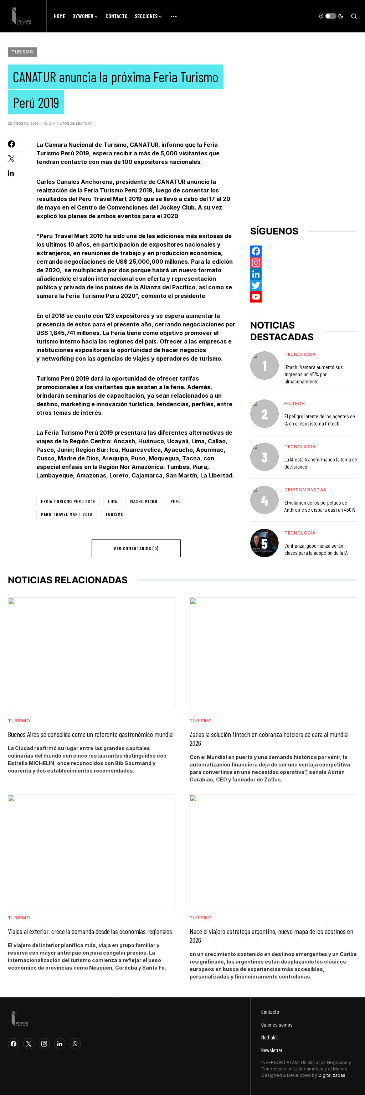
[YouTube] (303, 297)
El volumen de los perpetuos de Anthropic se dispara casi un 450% (320, 506)
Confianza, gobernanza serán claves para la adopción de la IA (316, 549)
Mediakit (269, 1037)
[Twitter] (303, 285)
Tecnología (300, 354)
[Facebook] (303, 251)
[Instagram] (303, 262)
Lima (112, 501)
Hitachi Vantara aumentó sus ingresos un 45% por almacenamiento (313, 373)
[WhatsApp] (75, 1044)
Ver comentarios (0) (136, 548)
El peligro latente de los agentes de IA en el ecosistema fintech (319, 420)
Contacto (270, 1011)
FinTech (294, 403)
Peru (175, 501)
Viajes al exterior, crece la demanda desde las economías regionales (90, 931)
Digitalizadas (331, 1075)
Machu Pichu (144, 501)
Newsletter (272, 1050)
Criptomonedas (305, 489)
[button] (331, 16)
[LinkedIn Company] (303, 274)
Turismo (22, 52)
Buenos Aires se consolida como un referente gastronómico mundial (91, 734)
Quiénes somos (277, 1024)
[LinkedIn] (60, 1044)
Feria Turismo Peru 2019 (68, 501)
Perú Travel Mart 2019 (66, 514)
